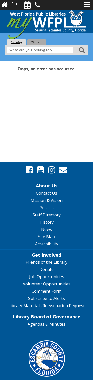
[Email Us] (63, 170)
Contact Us (46, 193)
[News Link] (16, 5)
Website (36, 42)
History (47, 222)
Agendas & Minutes (46, 324)
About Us (46, 186)
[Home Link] (4, 5)
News (46, 229)
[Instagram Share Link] (51, 170)
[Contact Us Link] (37, 5)
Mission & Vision (46, 200)
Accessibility (46, 244)
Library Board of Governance (46, 317)
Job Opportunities (46, 276)
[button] (87, 5)
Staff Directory (47, 215)
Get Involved (46, 255)
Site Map (46, 236)
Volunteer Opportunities (47, 284)
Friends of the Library (46, 262)
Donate (46, 269)
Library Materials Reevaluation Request (46, 305)
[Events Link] (27, 5)
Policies (46, 207)
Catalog (16, 42)
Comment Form (46, 291)
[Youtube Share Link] (40, 170)
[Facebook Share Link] (29, 170)
